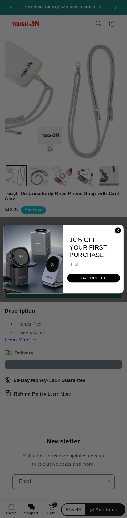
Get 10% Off (93, 278)
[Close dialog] (118, 230)
